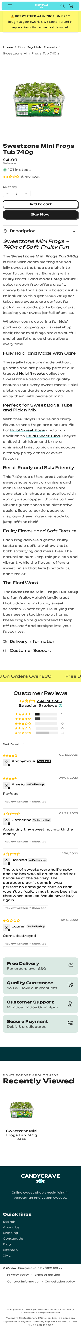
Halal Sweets (32, 373)
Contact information (24, 1281)
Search (9, 1221)
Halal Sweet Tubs (43, 436)
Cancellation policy (60, 1281)
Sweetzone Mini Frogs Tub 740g (31, 53)
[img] (10, 755)
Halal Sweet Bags (27, 430)
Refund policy (51, 1267)
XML (7, 1255)
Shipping (10, 1232)
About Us (11, 1227)
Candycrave (26, 1268)
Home (8, 47)
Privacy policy (18, 1274)
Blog (7, 1244)
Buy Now (40, 214)
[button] (10, 6)
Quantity (10, 186)
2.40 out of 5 (49, 701)
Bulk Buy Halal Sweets (38, 47)
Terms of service (46, 1274)
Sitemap (10, 1250)
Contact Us (13, 1238)
